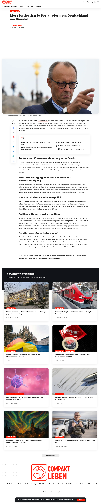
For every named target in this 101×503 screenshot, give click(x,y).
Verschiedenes (69, 351)
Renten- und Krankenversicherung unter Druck (35, 143)
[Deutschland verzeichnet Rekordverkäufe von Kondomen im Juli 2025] (74, 338)
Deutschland (15, 11)
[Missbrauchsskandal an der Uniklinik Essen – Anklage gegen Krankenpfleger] (26, 295)
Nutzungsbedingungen (67, 499)
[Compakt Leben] (7, 2)
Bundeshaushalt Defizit (34, 255)
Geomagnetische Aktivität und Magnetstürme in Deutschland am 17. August (24, 441)
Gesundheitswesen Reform (28, 258)
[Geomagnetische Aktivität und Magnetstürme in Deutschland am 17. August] (26, 424)
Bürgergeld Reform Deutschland (54, 255)
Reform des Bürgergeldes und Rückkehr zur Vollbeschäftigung (36, 148)
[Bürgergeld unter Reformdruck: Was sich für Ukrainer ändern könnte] (26, 338)
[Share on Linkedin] (13, 146)
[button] (81, 500)
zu (57, 499)
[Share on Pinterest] (13, 137)
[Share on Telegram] (13, 151)
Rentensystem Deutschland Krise (49, 258)
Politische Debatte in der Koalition (69, 145)
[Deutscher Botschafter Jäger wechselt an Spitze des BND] (74, 424)
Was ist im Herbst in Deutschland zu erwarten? (71, 150)
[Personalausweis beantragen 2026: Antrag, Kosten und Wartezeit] (74, 381)
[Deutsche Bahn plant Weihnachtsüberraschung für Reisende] (74, 295)
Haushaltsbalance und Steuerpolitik (70, 142)
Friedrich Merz (43, 121)
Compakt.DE (23, 131)
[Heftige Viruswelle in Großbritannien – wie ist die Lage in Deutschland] (26, 381)
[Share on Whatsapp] (13, 142)
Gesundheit (20, 394)
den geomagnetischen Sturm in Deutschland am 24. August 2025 (53, 247)
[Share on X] (13, 132)
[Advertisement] (50, 44)
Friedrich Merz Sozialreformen (75, 255)
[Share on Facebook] (13, 127)
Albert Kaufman (16, 25)
